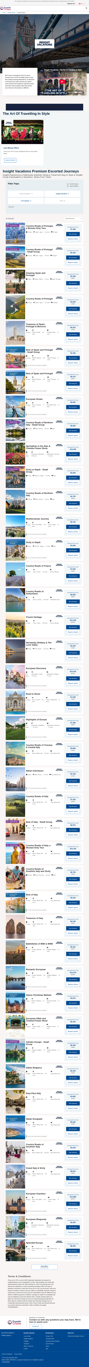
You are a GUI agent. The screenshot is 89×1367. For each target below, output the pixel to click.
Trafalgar (26, 1341)
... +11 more (46, 232)
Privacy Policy (18, 1354)
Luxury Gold (27, 1336)
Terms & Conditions (7, 1354)
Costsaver (26, 1343)
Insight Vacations (28, 1338)
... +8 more (46, 428)
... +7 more (46, 279)
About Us (71, 1333)
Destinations (50, 1333)
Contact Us (35, 1326)
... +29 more (44, 623)
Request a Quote (73, 239)
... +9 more (46, 255)
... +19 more (45, 599)
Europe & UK (49, 1336)
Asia (47, 1348)
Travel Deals (6, 1335)
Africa (47, 1346)
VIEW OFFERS (10, 160)
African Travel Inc (28, 1346)
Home (4, 12)
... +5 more (50, 456)
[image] (15, 233)
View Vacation (73, 234)
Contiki (25, 1348)
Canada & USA (50, 1338)
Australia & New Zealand (52, 1341)
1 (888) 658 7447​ (71, 3)
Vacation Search (7, 1333)
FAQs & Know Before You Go (76, 1336)
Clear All (11, 207)
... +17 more (44, 571)
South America (50, 1343)
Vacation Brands (11, 12)
